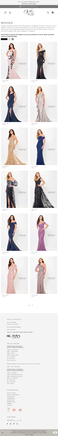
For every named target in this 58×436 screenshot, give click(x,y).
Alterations (10, 400)
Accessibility (11, 396)
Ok (55, 432)
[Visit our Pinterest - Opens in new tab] (13, 424)
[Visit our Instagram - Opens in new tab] (10, 424)
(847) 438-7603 (11, 329)
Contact (9, 403)
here (32, 434)
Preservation (11, 401)
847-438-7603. (12, 36)
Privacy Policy (11, 393)
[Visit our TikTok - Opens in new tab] (17, 424)
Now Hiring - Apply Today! (29, 3)
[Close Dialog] (2, 432)
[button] (4, 39)
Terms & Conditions (13, 394)
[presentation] (14, 60)
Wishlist (9, 405)
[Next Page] (33, 305)
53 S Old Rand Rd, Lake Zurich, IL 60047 (12, 323)
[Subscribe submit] (20, 420)
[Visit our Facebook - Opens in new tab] (7, 424)
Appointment (11, 398)
